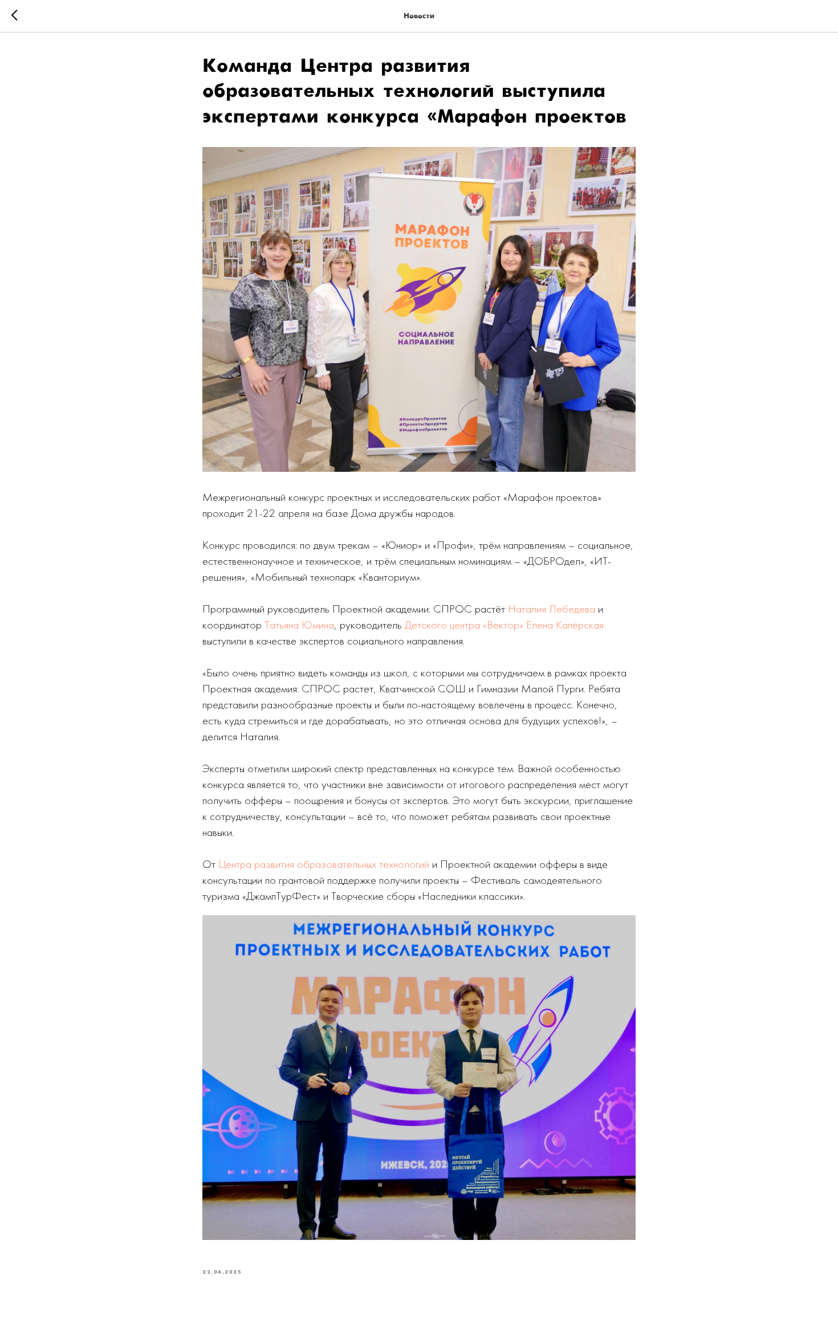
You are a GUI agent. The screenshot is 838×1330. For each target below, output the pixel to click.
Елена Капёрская (565, 624)
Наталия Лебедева (551, 608)
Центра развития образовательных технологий (323, 863)
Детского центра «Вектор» (464, 624)
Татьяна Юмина (299, 624)
